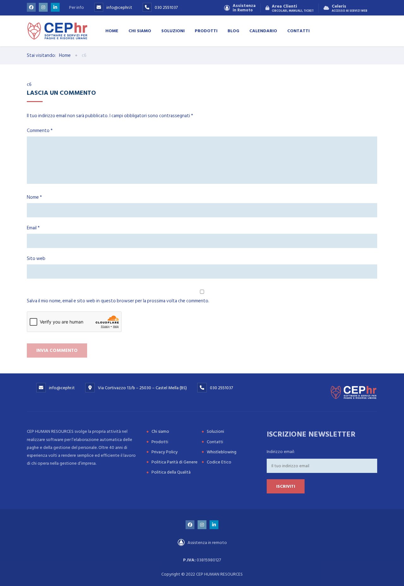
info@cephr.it (119, 7)
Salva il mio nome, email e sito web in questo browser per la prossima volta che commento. (118, 301)
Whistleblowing (221, 452)
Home (111, 30)
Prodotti (206, 30)
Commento (40, 131)
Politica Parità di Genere (175, 462)
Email (33, 228)
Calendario (263, 30)
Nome (34, 197)
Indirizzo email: (281, 451)
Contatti (298, 30)
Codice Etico (219, 462)
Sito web (36, 259)
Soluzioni (173, 30)
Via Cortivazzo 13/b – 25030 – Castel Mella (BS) (142, 387)
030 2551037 (166, 7)
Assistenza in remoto (207, 542)
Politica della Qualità (171, 472)
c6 (29, 84)
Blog (233, 30)
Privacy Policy (165, 452)
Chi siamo (139, 30)
